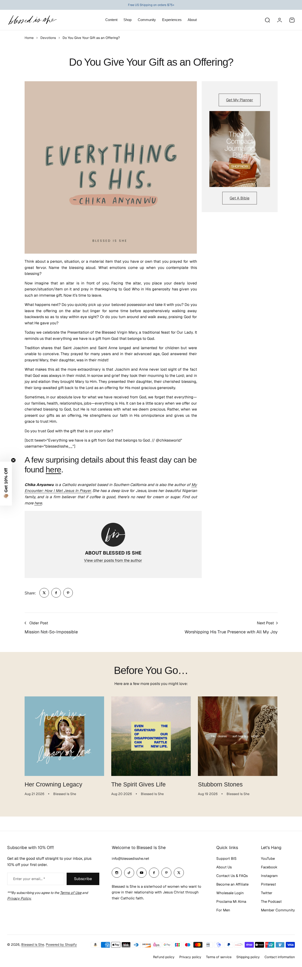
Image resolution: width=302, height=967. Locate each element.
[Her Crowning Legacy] (64, 736)
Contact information (280, 957)
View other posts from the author (113, 560)
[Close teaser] (13, 460)
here (53, 469)
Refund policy (164, 957)
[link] (44, 593)
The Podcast (271, 901)
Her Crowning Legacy (53, 784)
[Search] (267, 20)
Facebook (269, 867)
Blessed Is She (32, 944)
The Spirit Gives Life (138, 784)
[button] (6, 484)
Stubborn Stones (220, 784)
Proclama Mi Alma (231, 901)
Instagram (269, 875)
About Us (224, 867)
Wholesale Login (230, 893)
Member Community (278, 910)
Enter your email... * (29, 878)
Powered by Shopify (61, 944)
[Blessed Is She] (32, 20)
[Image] (239, 149)
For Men (223, 910)
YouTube (268, 858)
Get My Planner (239, 99)
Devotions (48, 38)
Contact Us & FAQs (232, 875)
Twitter (266, 893)
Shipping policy (248, 957)
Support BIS (226, 858)
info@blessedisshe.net (130, 858)
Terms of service (219, 957)
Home (29, 38)
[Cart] (292, 20)
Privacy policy (190, 957)
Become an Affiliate (232, 884)
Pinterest (268, 884)
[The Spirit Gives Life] (151, 736)
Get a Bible (239, 198)
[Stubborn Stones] (237, 736)
